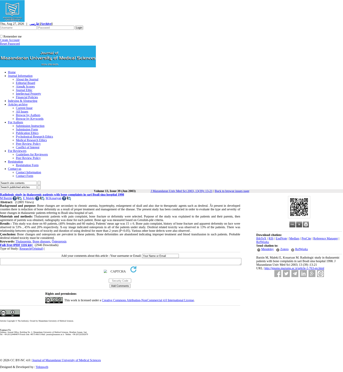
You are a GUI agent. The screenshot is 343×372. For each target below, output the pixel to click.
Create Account (9, 40)
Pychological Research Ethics (34, 136)
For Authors (15, 122)
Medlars (294, 238)
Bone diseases (41, 241)
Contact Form (24, 176)
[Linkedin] (303, 273)
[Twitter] (286, 273)
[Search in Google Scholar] (15, 199)
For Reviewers (17, 151)
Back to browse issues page (232, 191)
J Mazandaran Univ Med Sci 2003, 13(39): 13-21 (182, 191)
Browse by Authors (28, 115)
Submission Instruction (30, 126)
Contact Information (28, 172)
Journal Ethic (24, 90)
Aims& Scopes (25, 86)
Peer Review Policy (28, 143)
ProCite (306, 238)
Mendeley (267, 249)
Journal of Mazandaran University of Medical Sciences (66, 360)
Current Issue (24, 108)
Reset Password (10, 43)
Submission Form (27, 129)
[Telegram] (294, 273)
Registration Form (27, 165)
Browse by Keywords (29, 118)
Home (12, 72)
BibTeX (261, 238)
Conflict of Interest (27, 147)
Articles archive (18, 104)
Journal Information (20, 75)
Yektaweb (42, 367)
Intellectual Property (28, 93)
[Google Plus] (311, 273)
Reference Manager (325, 238)
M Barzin (6, 198)
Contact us (14, 168)
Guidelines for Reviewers (32, 154)
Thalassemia (23, 241)
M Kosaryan (53, 198)
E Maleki (29, 198)
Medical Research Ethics (31, 140)
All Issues (22, 111)
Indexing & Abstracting (22, 100)
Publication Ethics (27, 133)
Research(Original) (31, 248)
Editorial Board (25, 83)
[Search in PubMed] (19, 199)
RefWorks (262, 242)
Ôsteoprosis (59, 241)
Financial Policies (27, 97)
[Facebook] (277, 273)
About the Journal (27, 79)
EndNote (281, 238)
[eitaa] (320, 273)
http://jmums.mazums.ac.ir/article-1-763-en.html (294, 268)
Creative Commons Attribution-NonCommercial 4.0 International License (148, 300)
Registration (15, 161)
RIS (271, 238)
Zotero (284, 249)
